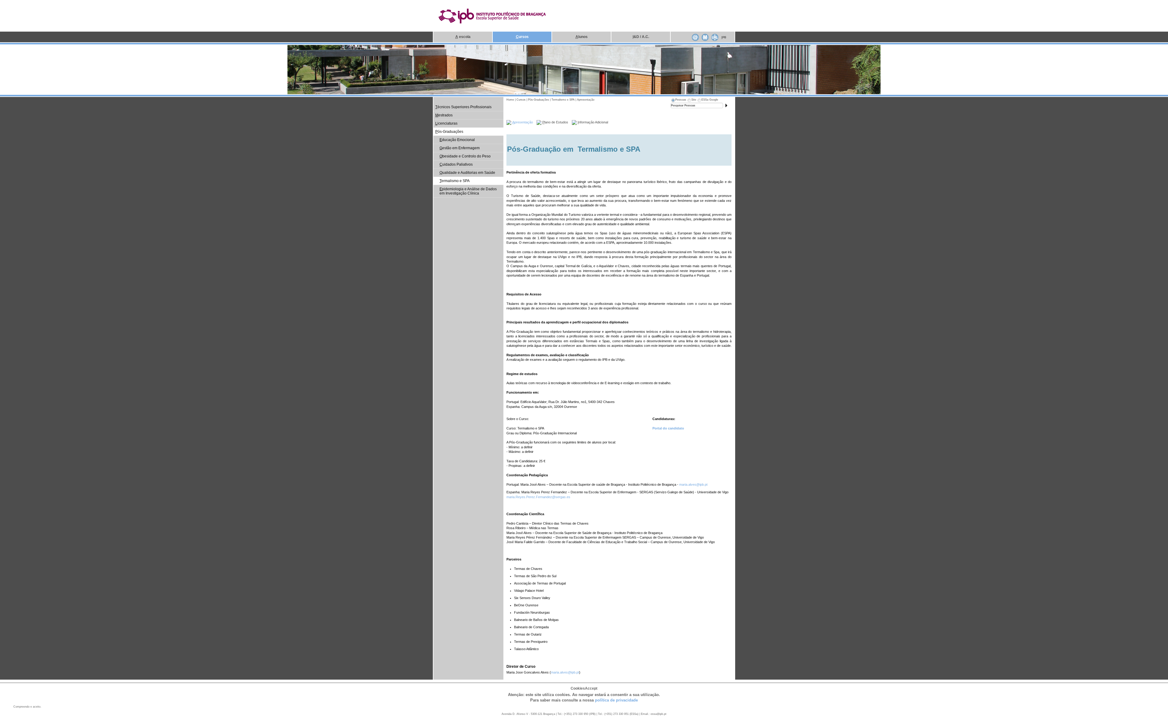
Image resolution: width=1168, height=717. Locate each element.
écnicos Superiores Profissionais (463, 107)
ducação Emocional (457, 140)
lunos (581, 37)
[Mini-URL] (715, 36)
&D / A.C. (641, 37)
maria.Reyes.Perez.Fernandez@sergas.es (538, 497)
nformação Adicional (593, 122)
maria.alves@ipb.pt (693, 484)
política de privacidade (616, 700)
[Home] (492, 15)
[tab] (678, 100)
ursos (522, 37)
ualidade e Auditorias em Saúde (467, 173)
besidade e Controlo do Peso (465, 156)
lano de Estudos (555, 122)
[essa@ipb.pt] (695, 36)
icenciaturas (446, 123)
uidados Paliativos (456, 164)
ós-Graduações (449, 131)
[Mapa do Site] (705, 36)
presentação (522, 122)
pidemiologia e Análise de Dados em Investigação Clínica (468, 191)
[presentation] (678, 100)
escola (463, 37)
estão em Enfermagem (460, 148)
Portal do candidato (668, 428)
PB (723, 37)
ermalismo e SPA (455, 181)
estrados (444, 115)
